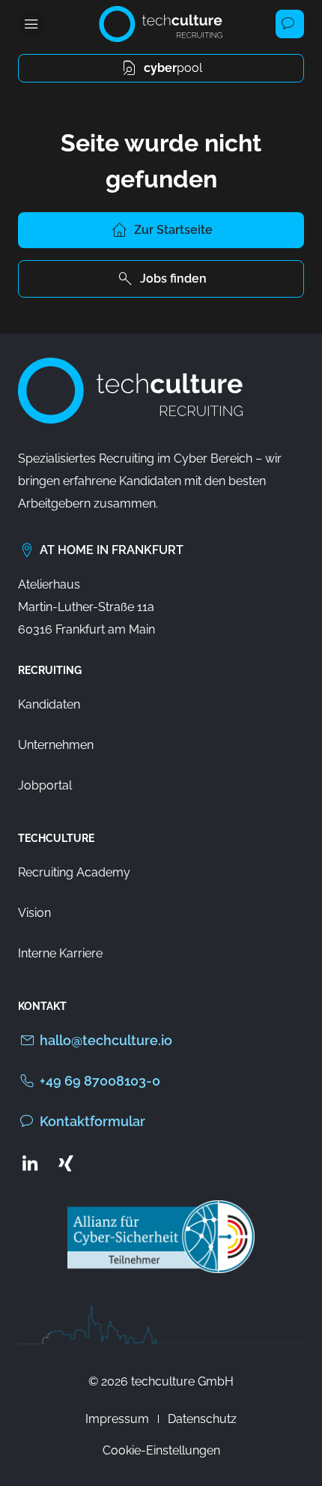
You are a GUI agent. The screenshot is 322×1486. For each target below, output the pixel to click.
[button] (31, 23)
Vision (34, 913)
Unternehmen (56, 745)
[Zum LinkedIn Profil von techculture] (30, 1163)
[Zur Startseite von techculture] (160, 24)
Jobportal (45, 785)
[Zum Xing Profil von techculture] (66, 1163)
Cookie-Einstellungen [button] (161, 1450)
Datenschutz (202, 1419)
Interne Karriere (60, 953)
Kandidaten (49, 704)
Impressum (117, 1419)
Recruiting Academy (74, 872)
